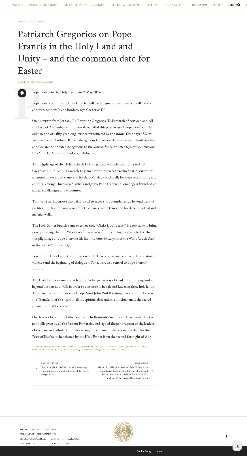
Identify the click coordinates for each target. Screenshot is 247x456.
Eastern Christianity (42, 5)
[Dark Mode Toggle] (237, 446)
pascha (95, 349)
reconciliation (116, 349)
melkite (75, 349)
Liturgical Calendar (126, 5)
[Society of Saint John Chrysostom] (123, 432)
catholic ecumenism (61, 346)
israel (57, 349)
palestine (85, 349)
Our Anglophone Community (84, 5)
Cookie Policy (144, 451)
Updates (22, 22)
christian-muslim (116, 346)
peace (103, 349)
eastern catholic (137, 346)
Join (69, 443)
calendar (43, 346)
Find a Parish (173, 5)
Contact (56, 443)
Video (216, 5)
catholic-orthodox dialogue (90, 346)
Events (152, 5)
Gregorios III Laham (43, 349)
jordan (66, 349)
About (16, 5)
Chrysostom (198, 5)
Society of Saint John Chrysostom (37, 82)
